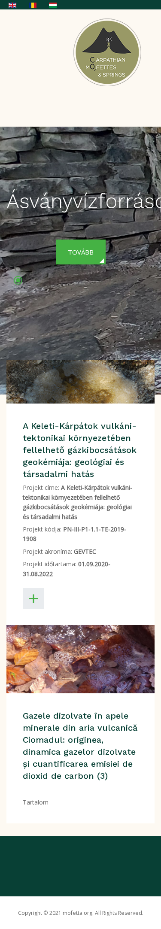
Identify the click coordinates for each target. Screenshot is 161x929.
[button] (18, 270)
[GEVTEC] (110, 52)
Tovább (81, 252)
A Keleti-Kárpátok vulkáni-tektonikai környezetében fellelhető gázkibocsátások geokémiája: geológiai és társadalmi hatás (80, 450)
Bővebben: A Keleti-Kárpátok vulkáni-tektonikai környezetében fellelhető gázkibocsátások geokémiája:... (33, 598)
